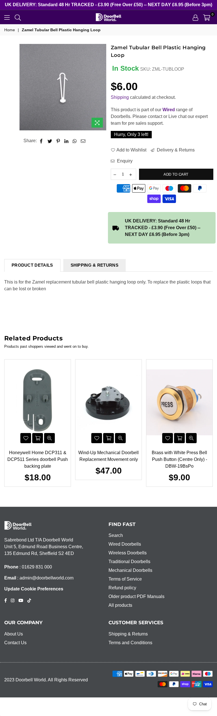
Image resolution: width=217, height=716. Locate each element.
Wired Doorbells (124, 544)
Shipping (120, 97)
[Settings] (195, 17)
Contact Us (15, 642)
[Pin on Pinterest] (58, 140)
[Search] (17, 17)
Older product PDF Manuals (136, 596)
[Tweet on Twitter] (49, 140)
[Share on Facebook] (41, 140)
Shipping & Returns (128, 634)
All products (120, 605)
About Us (13, 634)
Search (115, 535)
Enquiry (124, 161)
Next (210, 423)
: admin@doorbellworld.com (44, 578)
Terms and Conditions (130, 642)
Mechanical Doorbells (130, 570)
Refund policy (122, 587)
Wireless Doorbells (127, 552)
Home (9, 30)
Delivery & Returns (175, 150)
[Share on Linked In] (66, 140)
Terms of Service (125, 579)
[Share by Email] (83, 140)
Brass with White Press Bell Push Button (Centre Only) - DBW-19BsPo (179, 459)
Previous (7, 423)
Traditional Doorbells (129, 561)
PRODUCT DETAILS (32, 265)
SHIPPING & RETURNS (94, 265)
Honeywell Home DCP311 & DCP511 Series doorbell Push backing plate (37, 459)
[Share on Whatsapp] (75, 140)
